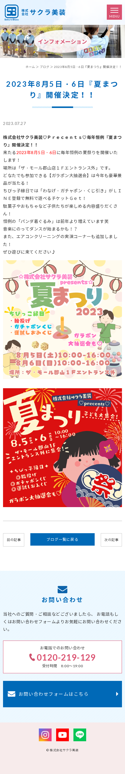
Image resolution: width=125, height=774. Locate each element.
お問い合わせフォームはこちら (54, 694)
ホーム (30, 67)
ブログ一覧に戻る (62, 539)
